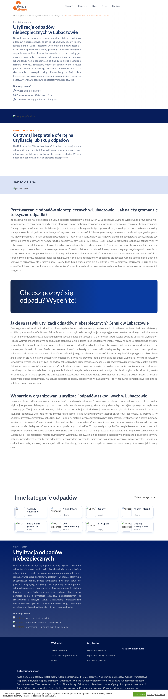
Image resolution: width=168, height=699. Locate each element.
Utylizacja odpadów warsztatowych (45, 15)
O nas (104, 6)
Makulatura (114, 680)
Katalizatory (50, 676)
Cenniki (81, 6)
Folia (58, 684)
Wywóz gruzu (71, 688)
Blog (94, 6)
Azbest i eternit (139, 684)
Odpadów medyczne (27, 680)
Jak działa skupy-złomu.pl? (64, 655)
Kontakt (116, 6)
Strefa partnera (59, 650)
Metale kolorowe (89, 676)
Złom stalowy (36, 676)
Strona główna (19, 15)
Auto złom (22, 676)
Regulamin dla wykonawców (101, 655)
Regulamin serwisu (96, 650)
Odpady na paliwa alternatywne (94, 684)
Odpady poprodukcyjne (35, 688)
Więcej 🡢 (30, 515)
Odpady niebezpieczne (132, 680)
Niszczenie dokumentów (111, 676)
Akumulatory (69, 684)
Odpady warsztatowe (136, 676)
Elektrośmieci (56, 688)
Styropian (125, 684)
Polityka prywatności (97, 660)
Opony (114, 684)
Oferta (68, 6)
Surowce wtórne (25, 684)
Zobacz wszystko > (144, 497)
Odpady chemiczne (48, 680)
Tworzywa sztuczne (45, 684)
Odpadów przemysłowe (94, 680)
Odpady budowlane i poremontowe (121, 688)
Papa (19, 688)
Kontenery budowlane (90, 688)
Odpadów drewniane (70, 680)
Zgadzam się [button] (139, 694)
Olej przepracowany (68, 676)
